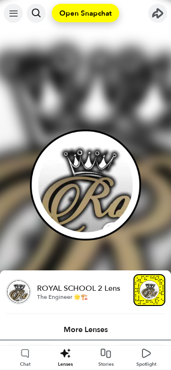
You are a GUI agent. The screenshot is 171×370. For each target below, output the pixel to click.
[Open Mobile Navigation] (13, 13)
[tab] (85, 330)
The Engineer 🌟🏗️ (62, 297)
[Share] (157, 13)
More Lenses (86, 329)
